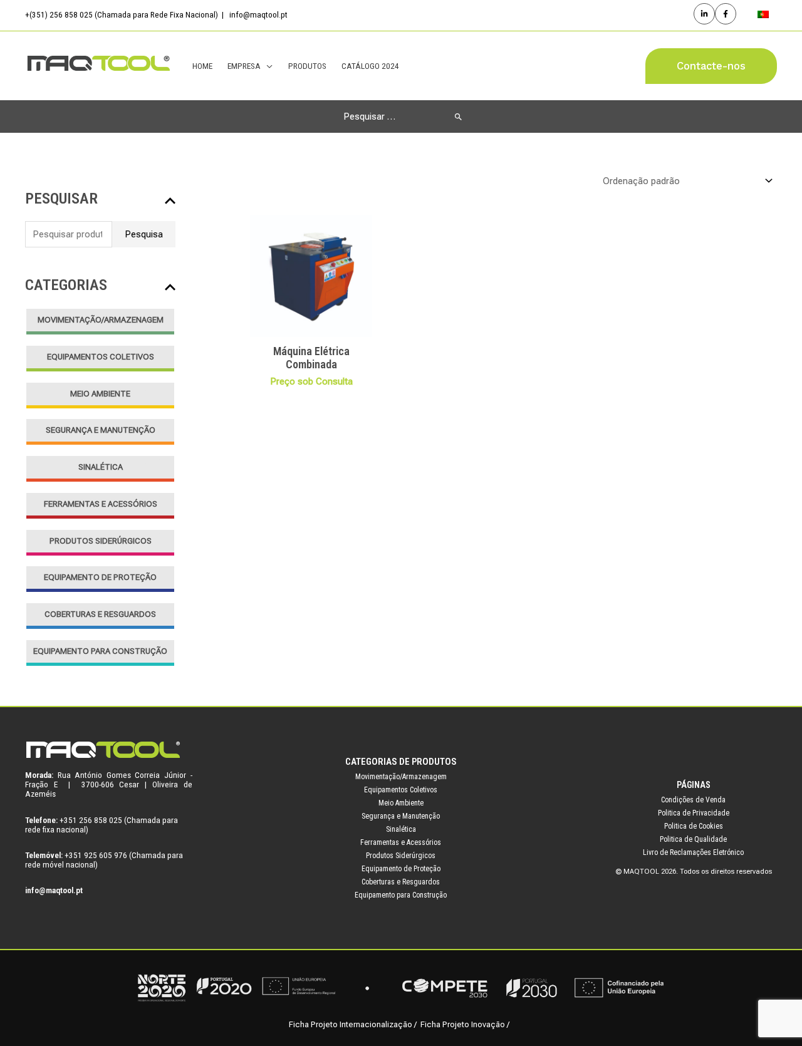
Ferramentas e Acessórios (100, 504)
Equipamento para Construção (100, 651)
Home (202, 66)
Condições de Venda (693, 799)
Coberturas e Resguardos (100, 614)
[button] (711, 66)
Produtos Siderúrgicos (100, 541)
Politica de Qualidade (693, 839)
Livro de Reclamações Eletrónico (693, 852)
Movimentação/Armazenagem (101, 319)
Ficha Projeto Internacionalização (350, 1024)
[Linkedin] (704, 13)
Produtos (307, 66)
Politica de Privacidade (693, 813)
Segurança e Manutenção (100, 430)
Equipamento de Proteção (100, 577)
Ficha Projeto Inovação (462, 1024)
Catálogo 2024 (370, 66)
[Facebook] (725, 13)
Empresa (244, 66)
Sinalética (100, 467)
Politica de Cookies (693, 826)
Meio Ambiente (100, 393)
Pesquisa (144, 234)
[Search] (458, 116)
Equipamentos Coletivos (100, 356)
